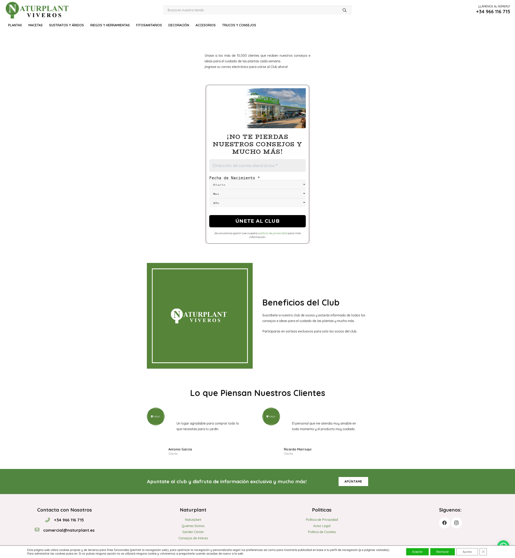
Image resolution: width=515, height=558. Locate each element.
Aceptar (417, 552)
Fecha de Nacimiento (234, 178)
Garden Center (193, 532)
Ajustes (467, 552)
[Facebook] (444, 522)
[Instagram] (456, 522)
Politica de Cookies (322, 532)
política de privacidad (272, 233)
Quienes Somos (193, 526)
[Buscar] (344, 10)
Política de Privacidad (322, 520)
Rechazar (442, 552)
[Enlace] (38, 10)
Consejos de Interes (193, 538)
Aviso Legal (322, 526)
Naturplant (193, 520)
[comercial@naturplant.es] (38, 530)
